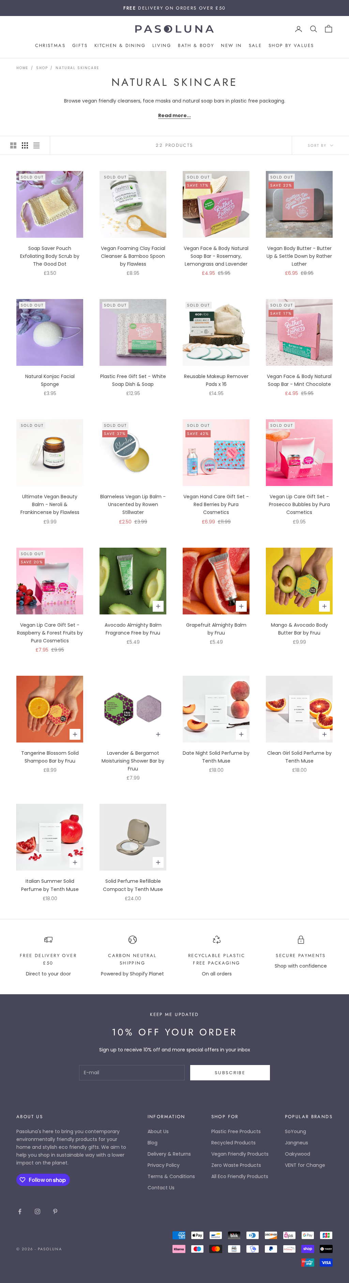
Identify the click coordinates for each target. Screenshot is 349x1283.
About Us (158, 1131)
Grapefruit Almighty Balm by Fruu (216, 629)
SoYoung (295, 1131)
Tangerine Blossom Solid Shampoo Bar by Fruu (50, 757)
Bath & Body (196, 45)
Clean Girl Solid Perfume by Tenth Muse (299, 757)
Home (22, 68)
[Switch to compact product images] (36, 145)
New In (231, 45)
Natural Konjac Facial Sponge (50, 380)
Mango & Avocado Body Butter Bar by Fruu (299, 629)
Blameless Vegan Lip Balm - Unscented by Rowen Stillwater (133, 504)
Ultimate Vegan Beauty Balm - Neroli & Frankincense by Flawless (49, 504)
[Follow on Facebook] (19, 1211)
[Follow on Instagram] (37, 1211)
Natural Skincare (77, 68)
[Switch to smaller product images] (25, 145)
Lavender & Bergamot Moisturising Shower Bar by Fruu (133, 761)
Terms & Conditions (171, 1176)
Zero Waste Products (236, 1165)
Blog (152, 1142)
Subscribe (230, 1072)
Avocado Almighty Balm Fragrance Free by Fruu (133, 629)
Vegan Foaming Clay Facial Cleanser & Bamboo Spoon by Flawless (133, 256)
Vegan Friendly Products (240, 1154)
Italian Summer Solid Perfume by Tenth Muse (50, 885)
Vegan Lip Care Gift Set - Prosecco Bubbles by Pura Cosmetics (299, 504)
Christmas (50, 45)
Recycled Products (233, 1142)
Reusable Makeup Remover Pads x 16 (216, 380)
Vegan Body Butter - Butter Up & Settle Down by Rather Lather (299, 256)
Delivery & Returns (169, 1154)
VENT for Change (305, 1165)
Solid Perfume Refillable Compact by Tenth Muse (133, 885)
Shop (42, 68)
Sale (255, 45)
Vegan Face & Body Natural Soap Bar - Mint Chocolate (299, 380)
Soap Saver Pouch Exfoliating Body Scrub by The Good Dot (49, 256)
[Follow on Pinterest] (55, 1211)
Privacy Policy (164, 1165)
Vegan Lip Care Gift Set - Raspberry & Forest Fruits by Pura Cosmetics (50, 633)
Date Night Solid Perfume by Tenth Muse (216, 757)
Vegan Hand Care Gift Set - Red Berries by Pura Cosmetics (216, 504)
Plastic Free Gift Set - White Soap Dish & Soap (133, 380)
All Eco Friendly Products (239, 1176)
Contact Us (161, 1187)
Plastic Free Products (236, 1131)
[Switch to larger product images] (13, 145)
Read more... (174, 115)
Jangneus (296, 1142)
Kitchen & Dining (120, 45)
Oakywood (297, 1154)
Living (161, 45)
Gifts (80, 45)
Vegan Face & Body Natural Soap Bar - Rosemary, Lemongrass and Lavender (216, 256)
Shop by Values (291, 45)
